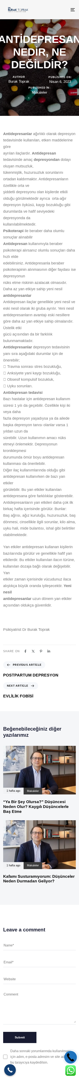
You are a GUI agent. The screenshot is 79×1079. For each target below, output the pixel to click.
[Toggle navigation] (63, 9)
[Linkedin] (48, 651)
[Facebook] (25, 651)
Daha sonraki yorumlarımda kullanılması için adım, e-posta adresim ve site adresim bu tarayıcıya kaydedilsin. (41, 1056)
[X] (33, 651)
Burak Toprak (18, 81)
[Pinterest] (41, 651)
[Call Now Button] (10, 1070)
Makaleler (39, 92)
